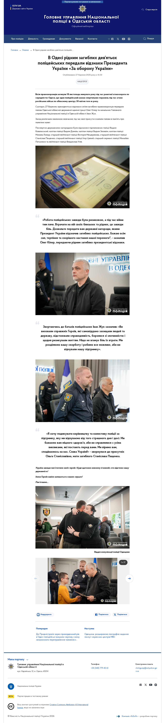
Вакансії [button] (79, 39)
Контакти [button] (92, 39)
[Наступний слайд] (129, 578)
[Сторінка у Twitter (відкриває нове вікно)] (117, 38)
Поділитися (103, 615)
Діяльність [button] (33, 39)
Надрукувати (46, 615)
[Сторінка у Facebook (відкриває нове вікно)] (112, 38)
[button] (18, 659)
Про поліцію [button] (17, 39)
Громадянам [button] (49, 39)
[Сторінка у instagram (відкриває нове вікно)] (129, 38)
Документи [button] (65, 39)
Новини (25, 50)
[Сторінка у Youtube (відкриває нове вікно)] (123, 38)
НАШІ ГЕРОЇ (82, 82)
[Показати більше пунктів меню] (109, 39)
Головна (14, 50)
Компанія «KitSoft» (130, 716)
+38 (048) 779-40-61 (99, 668)
